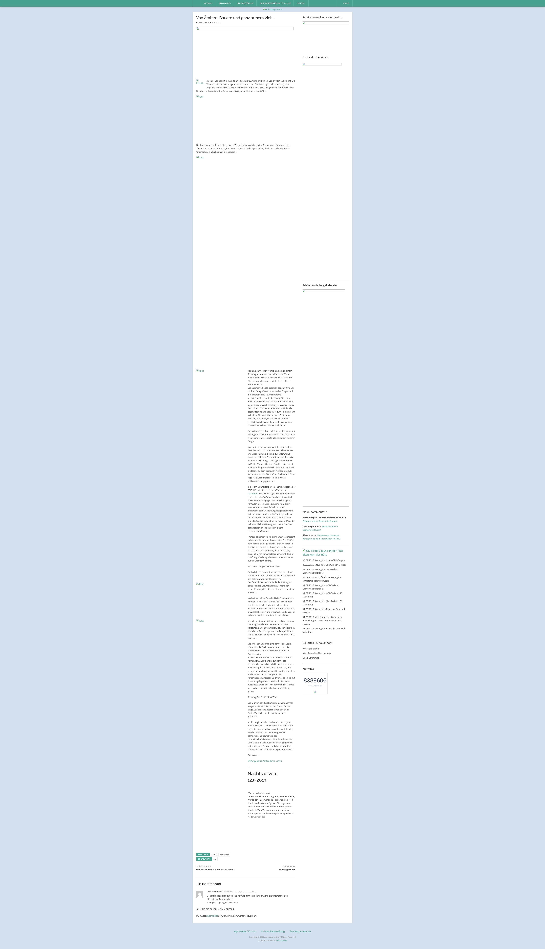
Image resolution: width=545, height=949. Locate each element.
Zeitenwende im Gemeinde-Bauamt (320, 521)
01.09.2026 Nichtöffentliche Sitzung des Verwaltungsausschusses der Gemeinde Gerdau (322, 620)
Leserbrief (252, 493)
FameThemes (281, 940)
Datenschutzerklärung (273, 931)
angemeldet (212, 915)
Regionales (225, 3)
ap (215, 859)
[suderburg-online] (272, 9)
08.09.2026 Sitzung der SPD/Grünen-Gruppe (324, 564)
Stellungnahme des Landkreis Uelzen (265, 760)
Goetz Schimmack (311, 657)
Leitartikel (224, 854)
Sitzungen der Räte (315, 554)
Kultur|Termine (245, 3)
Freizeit (301, 3)
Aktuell (208, 3)
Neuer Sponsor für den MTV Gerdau (215, 869)
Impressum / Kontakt (245, 931)
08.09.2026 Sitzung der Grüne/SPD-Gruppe (324, 560)
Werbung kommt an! (300, 931)
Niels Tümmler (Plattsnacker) (317, 653)
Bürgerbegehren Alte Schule (275, 3)
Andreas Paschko (203, 22)
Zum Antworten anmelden (245, 892)
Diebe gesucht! (287, 869)
